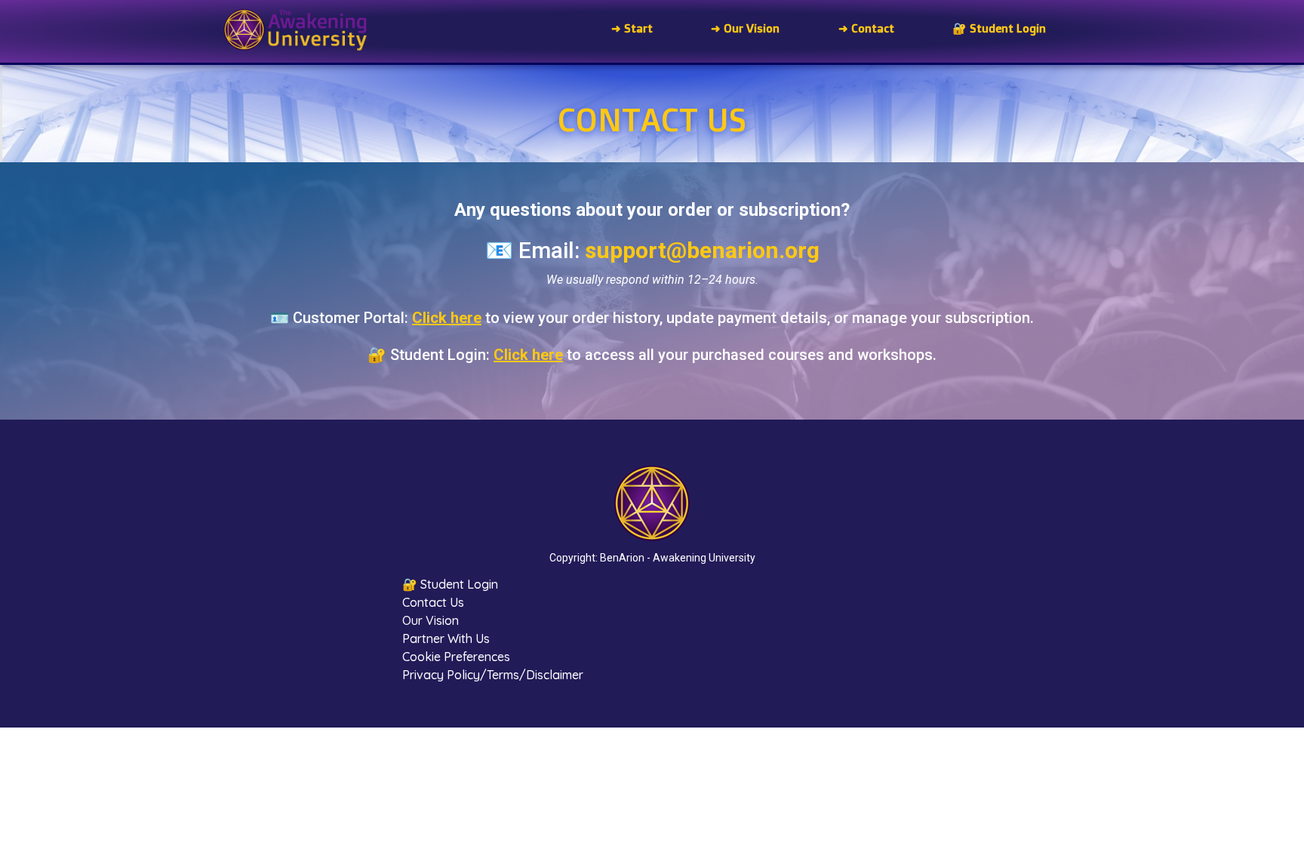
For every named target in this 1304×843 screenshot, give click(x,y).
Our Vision (430, 620)
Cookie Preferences (456, 656)
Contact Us (433, 602)
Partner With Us (446, 638)
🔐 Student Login (450, 584)
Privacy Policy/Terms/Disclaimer (492, 674)
